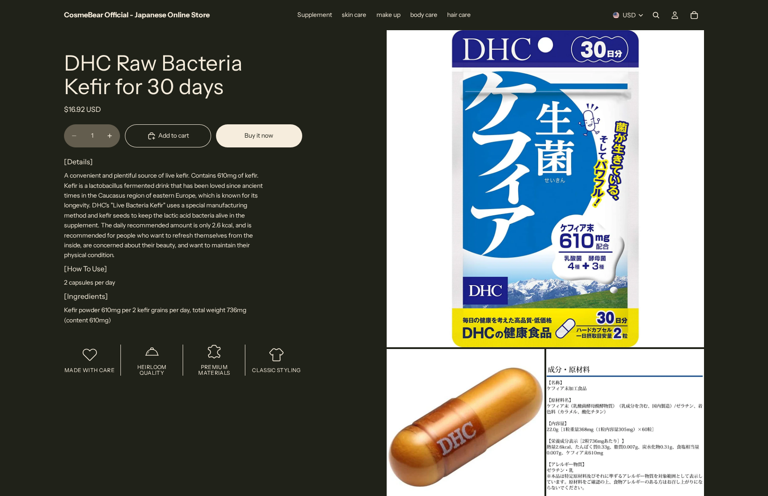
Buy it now (258, 135)
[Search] (656, 15)
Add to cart (173, 135)
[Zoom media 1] (545, 188)
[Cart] (694, 15)
